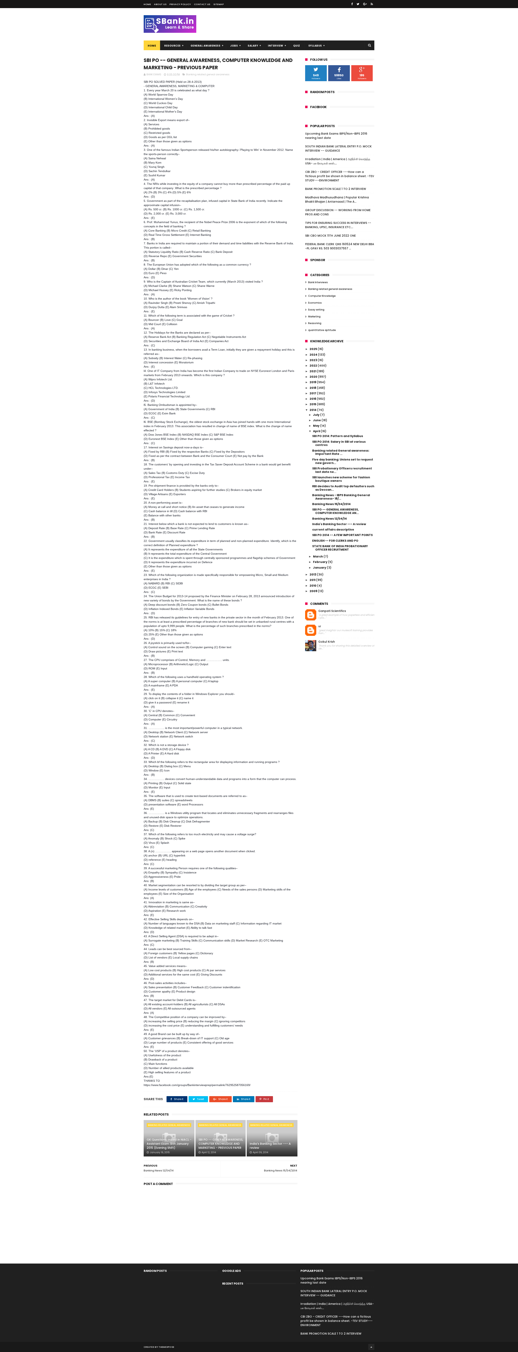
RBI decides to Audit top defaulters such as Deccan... (343, 488)
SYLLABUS (315, 45)
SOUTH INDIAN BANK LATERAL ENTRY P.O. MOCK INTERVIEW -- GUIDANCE (338, 148)
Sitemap (218, 4)
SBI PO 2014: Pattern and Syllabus (337, 436)
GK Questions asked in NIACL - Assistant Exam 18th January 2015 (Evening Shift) (169, 1144)
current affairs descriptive (333, 530)
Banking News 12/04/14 (329, 519)
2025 (314, 349)
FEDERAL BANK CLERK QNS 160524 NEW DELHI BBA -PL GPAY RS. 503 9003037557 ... (339, 246)
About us (160, 4)
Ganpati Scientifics (332, 611)
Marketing (314, 316)
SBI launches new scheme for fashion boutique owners (341, 479)
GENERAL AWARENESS (206, 45)
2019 (313, 382)
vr (319, 626)
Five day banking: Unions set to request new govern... (342, 461)
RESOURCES (172, 45)
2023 (314, 360)
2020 (314, 377)
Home (147, 4)
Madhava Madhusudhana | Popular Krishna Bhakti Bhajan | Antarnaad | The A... (337, 199)
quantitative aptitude (322, 330)
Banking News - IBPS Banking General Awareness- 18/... (341, 497)
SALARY (253, 45)
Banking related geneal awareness (207, 74)
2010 (313, 586)
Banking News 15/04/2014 (331, 504)
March (318, 556)
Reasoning (314, 323)
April (317, 431)
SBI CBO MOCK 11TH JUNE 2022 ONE (330, 236)
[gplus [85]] (365, 4)
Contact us (202, 4)
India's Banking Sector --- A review (270, 1146)
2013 (313, 574)
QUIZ (296, 45)
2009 (314, 591)
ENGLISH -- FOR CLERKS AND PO (335, 541)
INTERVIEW (275, 45)
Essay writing (316, 309)
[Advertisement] (220, 1218)
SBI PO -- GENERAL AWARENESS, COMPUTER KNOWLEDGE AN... (335, 511)
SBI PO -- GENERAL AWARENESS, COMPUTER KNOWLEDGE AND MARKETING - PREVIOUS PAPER (220, 1144)
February (320, 562)
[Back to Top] (371, 1347)
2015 (313, 404)
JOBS (234, 45)
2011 (313, 580)
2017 (313, 393)
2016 (313, 399)
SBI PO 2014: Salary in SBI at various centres (339, 443)
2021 (313, 371)
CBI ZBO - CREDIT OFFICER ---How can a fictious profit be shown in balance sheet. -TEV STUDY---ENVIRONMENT (339, 176)
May (316, 426)
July (316, 415)
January (320, 568)
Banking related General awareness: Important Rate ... (340, 452)
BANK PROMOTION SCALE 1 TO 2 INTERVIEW (335, 189)
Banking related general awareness (330, 289)
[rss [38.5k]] (371, 4)
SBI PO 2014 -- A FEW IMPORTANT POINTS (342, 535)
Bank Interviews (318, 282)
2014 (313, 410)
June (317, 420)
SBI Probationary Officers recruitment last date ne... (342, 470)
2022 (314, 366)
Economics (315, 302)
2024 (314, 355)
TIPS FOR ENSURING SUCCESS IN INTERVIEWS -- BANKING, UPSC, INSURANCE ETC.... (338, 225)
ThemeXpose (166, 1347)
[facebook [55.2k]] (352, 4)
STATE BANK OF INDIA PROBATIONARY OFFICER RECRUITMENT (340, 548)
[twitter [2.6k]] (358, 4)
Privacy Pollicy (180, 4)
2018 (313, 388)
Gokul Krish (326, 642)
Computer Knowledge (322, 296)
